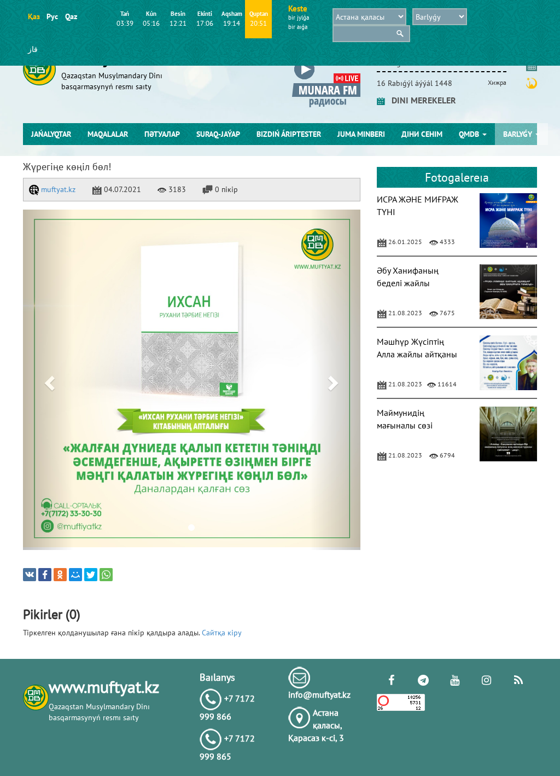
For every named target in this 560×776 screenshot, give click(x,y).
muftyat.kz (57, 189)
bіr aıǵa (297, 27)
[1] (191, 380)
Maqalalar (108, 134)
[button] (48, 380)
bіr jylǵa (298, 17)
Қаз (33, 16)
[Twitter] (90, 574)
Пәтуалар (162, 134)
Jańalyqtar (51, 134)
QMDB (470, 134)
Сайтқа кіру (222, 633)
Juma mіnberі (361, 134)
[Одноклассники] (60, 574)
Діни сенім (421, 134)
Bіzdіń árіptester (288, 134)
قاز (33, 49)
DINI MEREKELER (420, 100)
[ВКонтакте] (29, 574)
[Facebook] (44, 574)
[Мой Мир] (75, 574)
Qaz (71, 16)
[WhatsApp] (106, 574)
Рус (52, 16)
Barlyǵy (518, 134)
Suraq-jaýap (218, 134)
